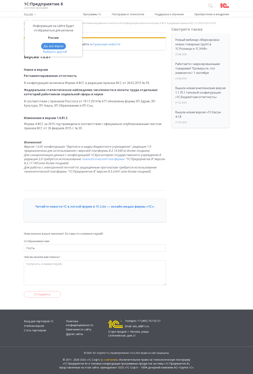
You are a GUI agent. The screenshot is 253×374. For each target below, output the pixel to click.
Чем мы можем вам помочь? (42, 257)
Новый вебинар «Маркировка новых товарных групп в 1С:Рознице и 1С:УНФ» (197, 44)
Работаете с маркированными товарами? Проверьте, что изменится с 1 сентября (197, 68)
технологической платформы (103, 159)
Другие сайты (74, 334)
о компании (109, 359)
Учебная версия (34, 326)
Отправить (42, 294)
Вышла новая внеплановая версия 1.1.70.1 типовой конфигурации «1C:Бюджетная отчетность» (200, 92)
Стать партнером (35, 330)
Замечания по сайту (78, 329)
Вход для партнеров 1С (39, 321)
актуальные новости (105, 44)
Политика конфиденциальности (79, 323)
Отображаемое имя (36, 241)
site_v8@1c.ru (141, 326)
